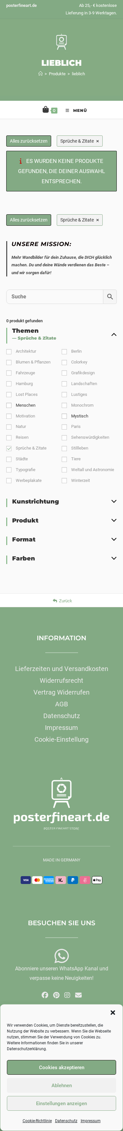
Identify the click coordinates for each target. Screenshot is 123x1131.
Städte (22, 458)
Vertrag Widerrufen (61, 692)
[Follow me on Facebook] (45, 995)
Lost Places (27, 394)
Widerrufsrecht (61, 680)
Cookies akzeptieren (61, 1067)
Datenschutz (66, 1121)
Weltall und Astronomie (92, 469)
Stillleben (79, 448)
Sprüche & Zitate (31, 448)
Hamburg (24, 383)
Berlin (76, 351)
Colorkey (79, 362)
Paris (76, 426)
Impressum (91, 1121)
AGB (61, 704)
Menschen (25, 405)
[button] (113, 1012)
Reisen (22, 437)
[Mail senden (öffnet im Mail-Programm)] (78, 995)
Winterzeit (80, 480)
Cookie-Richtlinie (37, 1121)
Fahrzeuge (25, 372)
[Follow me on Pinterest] (56, 995)
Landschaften (84, 383)
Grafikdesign (83, 372)
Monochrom (82, 405)
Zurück (65, 600)
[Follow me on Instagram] (67, 995)
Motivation (25, 416)
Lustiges (79, 394)
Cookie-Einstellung (61, 739)
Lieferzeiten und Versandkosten (61, 669)
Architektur (26, 351)
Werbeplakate (29, 480)
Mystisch (79, 416)
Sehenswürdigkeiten (90, 437)
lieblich (78, 73)
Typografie (25, 469)
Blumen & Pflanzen (33, 362)
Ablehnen (61, 1085)
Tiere (76, 458)
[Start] (40, 73)
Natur (21, 426)
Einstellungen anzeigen (61, 1103)
